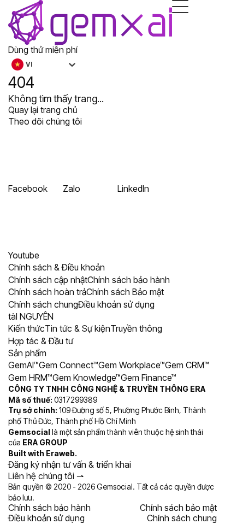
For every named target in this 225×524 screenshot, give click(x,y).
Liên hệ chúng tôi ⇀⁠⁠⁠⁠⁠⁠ (46, 475)
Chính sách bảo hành (49, 507)
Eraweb (60, 453)
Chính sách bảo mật (178, 507)
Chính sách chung (182, 518)
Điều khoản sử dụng (46, 518)
